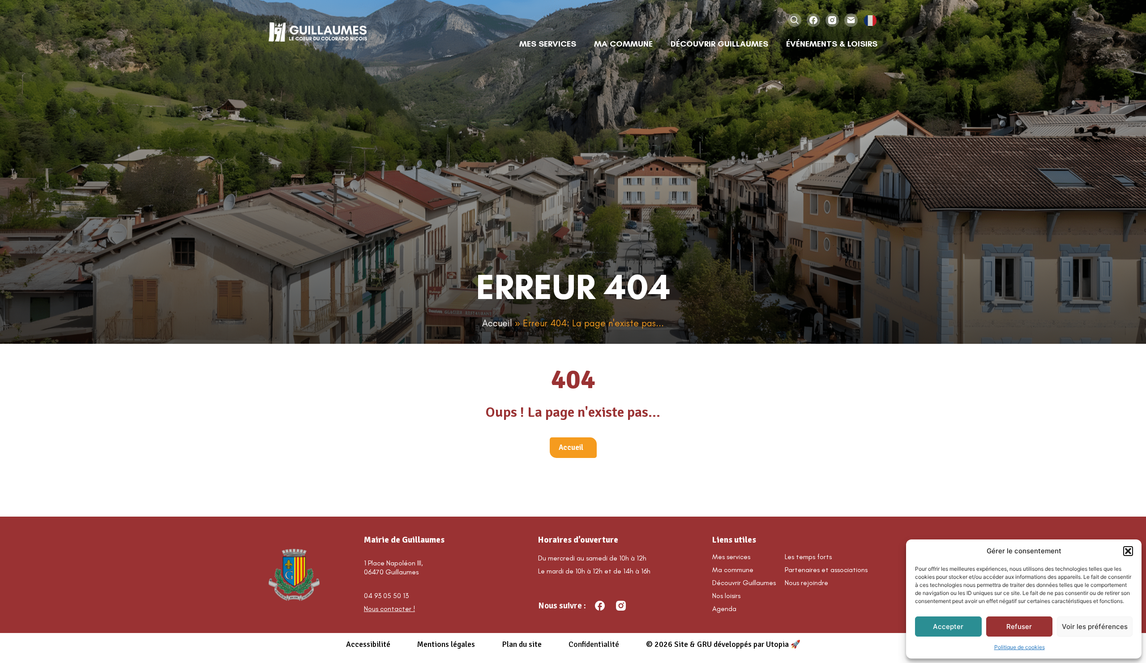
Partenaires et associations (826, 569)
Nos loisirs (726, 595)
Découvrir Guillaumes (744, 582)
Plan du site (522, 644)
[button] (1128, 551)
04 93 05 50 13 (386, 595)
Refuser (1019, 626)
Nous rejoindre (806, 582)
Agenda (724, 608)
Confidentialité (594, 644)
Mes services (731, 556)
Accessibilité (368, 644)
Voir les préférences (1095, 626)
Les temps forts (808, 556)
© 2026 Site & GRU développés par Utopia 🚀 (723, 644)
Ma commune (732, 569)
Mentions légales (446, 644)
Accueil (497, 323)
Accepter (948, 626)
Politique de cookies (1019, 647)
